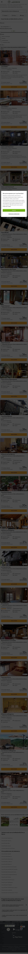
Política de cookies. (7, 206)
